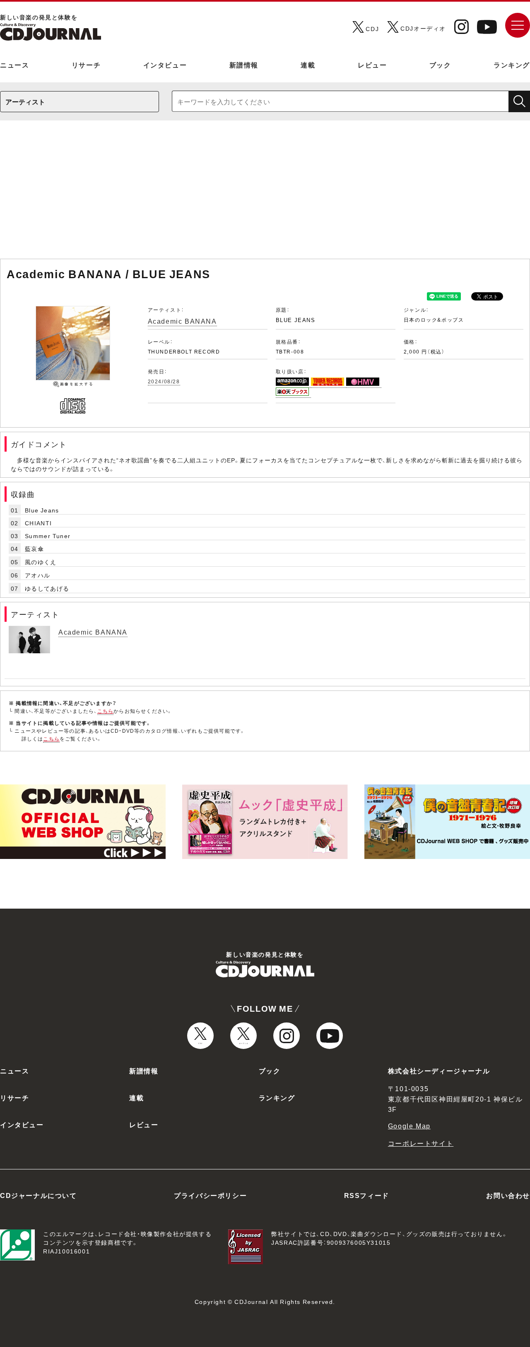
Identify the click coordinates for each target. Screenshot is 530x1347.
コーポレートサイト (420, 1143)
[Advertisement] (265, 194)
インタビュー (165, 65)
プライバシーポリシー (210, 1195)
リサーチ (86, 65)
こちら (105, 710)
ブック (440, 65)
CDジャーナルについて (38, 1195)
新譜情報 (243, 65)
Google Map (409, 1126)
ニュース (14, 65)
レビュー (372, 65)
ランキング (512, 65)
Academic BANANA (182, 321)
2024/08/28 (164, 381)
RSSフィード (366, 1195)
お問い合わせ (508, 1195)
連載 (308, 65)
